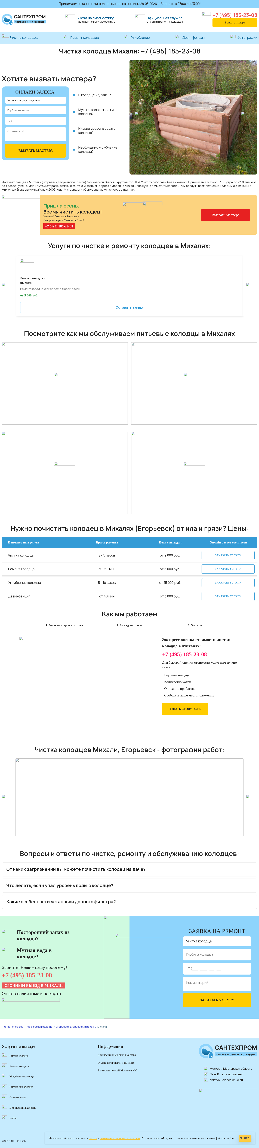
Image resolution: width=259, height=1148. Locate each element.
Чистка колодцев (24, 37)
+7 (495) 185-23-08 (234, 15)
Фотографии (247, 37)
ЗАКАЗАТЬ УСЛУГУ (228, 555)
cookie (93, 1138)
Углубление (140, 37)
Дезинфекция (193, 37)
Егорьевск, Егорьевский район (75, 1026)
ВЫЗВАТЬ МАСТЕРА (35, 150)
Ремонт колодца (19, 1066)
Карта (13, 1118)
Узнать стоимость (185, 708)
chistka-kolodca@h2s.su (226, 1080)
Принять (245, 1138)
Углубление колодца (22, 1076)
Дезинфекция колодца (23, 1107)
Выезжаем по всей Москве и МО (117, 1070)
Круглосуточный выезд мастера (117, 1054)
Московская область (40, 1026)
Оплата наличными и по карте (116, 1062)
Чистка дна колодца (21, 1086)
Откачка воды (18, 1097)
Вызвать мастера (235, 22)
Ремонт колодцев (84, 37)
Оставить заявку (130, 307)
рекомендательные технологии (120, 1138)
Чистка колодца (19, 1055)
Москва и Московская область (231, 1069)
